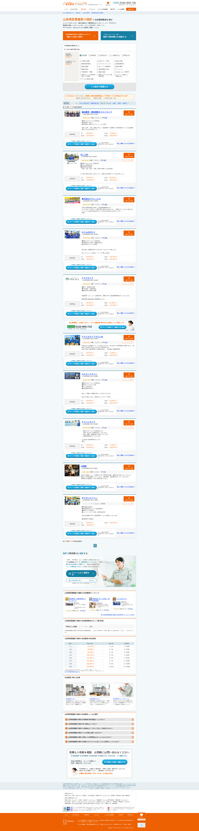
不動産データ (108, 803)
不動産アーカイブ (101, 801)
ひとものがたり (88, 232)
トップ (66, 9)
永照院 (84, 466)
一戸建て (80, 800)
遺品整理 (113, 795)
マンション (74, 800)
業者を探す (84, 9)
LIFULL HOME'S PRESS (88, 803)
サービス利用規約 (82, 824)
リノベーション (92, 800)
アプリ (102, 803)
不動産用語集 (68, 803)
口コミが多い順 (84, 103)
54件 (84, 610)
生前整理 (84, 55)
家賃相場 (115, 801)
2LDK (119, 103)
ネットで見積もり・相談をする (114, 327)
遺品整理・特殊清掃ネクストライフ (97, 112)
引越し (73, 795)
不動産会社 (120, 801)
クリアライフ (87, 278)
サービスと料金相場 (103, 9)
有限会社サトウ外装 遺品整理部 (101, 599)
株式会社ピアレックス (91, 199)
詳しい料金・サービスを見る (125, 143)
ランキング (92, 9)
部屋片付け (126, 55)
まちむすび (127, 801)
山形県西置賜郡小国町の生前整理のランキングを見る (118, 615)
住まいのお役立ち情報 (77, 803)
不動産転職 (114, 803)
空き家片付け (103, 55)
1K (110, 103)
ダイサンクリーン (89, 498)
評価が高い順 (94, 103)
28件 (107, 610)
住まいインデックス (82, 801)
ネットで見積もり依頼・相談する (82, 144)
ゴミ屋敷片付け (115, 55)
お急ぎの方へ (131, 9)
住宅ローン (74, 801)
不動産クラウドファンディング (103, 795)
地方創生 (84, 795)
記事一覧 (112, 9)
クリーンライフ (88, 422)
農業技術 (127, 795)
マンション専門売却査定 (108, 800)
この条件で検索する (99, 87)
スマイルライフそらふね (92, 336)
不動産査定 (99, 800)
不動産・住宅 (68, 795)
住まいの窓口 (68, 801)
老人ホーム (78, 795)
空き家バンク (109, 801)
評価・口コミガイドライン (107, 824)
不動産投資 (117, 800)
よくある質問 (121, 9)
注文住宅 (85, 800)
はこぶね (84, 154)
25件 (131, 609)
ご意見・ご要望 (127, 824)
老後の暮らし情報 (120, 795)
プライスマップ (91, 801)
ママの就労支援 (91, 795)
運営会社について (118, 824)
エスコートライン (89, 374)
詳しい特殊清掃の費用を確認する (72, 671)
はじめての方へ (74, 9)
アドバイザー (124, 800)
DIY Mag (98, 803)
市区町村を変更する (71, 45)
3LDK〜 (125, 103)
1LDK (114, 103)
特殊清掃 (93, 55)
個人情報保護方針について (93, 824)
